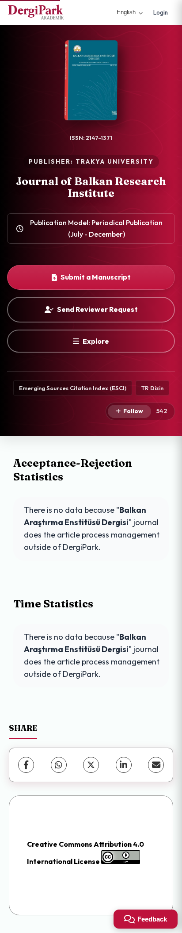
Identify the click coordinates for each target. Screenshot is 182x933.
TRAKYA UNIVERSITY (115, 161)
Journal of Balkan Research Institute (91, 187)
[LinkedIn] (124, 765)
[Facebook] (26, 765)
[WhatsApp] (59, 765)
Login (160, 12)
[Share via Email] (156, 765)
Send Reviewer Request (97, 309)
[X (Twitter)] (91, 765)
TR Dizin (152, 388)
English (126, 12)
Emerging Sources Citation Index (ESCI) (72, 388)
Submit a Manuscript (96, 277)
